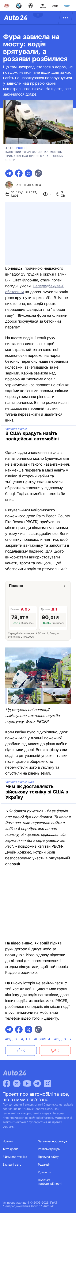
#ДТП (25, 1039)
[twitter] (28, 173)
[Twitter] (16, 1083)
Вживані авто (12, 1164)
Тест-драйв (11, 1149)
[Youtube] (27, 1083)
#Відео (11, 1039)
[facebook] (19, 173)
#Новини (42, 1039)
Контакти (44, 1172)
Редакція (44, 1164)
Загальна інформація (52, 1141)
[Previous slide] (11, 669)
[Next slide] (65, 669)
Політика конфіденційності (49, 1182)
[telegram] (9, 173)
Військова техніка (15, 1157)
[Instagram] (47, 1083)
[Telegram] (37, 1083)
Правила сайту (48, 1157)
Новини (8, 1141)
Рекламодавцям (49, 1149)
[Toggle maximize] (65, 653)
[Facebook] (6, 1083)
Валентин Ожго (28, 185)
